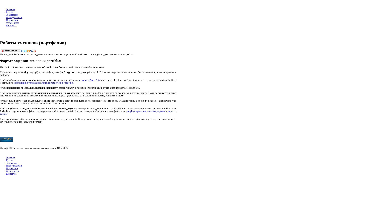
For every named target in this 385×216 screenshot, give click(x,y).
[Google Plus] (34, 51)
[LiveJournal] (31, 51)
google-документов (136, 111)
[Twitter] (25, 51)
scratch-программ (156, 111)
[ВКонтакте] (22, 51)
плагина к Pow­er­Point (89, 80)
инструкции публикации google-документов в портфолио (43, 82)
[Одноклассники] (28, 51)
